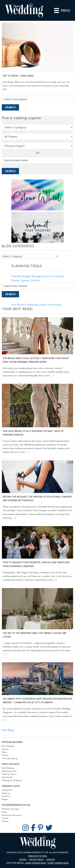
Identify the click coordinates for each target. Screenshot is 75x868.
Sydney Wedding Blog (58, 863)
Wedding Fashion (9, 771)
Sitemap (5, 821)
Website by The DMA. (37, 856)
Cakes (4, 752)
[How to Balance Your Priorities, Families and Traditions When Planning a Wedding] (37, 543)
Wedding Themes (9, 774)
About (4, 812)
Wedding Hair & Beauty (12, 780)
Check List (6, 796)
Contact (5, 818)
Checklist (16, 276)
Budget (5, 799)
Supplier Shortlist (30, 280)
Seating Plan (7, 790)
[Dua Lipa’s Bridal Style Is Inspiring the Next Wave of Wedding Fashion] (37, 406)
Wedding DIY (7, 777)
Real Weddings (8, 746)
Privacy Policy (36, 859)
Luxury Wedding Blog (35, 863)
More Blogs (8, 730)
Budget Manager (32, 276)
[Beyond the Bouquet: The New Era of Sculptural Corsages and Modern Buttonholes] (37, 477)
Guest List (48, 276)
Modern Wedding (37, 842)
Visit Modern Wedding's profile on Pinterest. (36, 304)
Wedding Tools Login (10, 809)
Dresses (5, 749)
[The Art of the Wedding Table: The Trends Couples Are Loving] (37, 609)
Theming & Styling (9, 758)
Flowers (5, 755)
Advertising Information (12, 815)
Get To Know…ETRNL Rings (18, 75)
